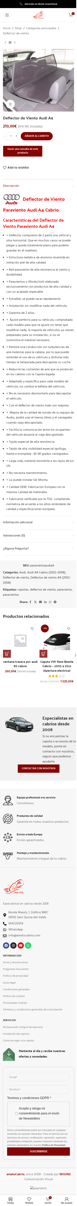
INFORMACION (12, 956)
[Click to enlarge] (10, 104)
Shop (18, 28)
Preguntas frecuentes (16, 969)
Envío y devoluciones (15, 962)
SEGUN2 (65, 1174)
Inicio (6, 28)
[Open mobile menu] (7, 15)
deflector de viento (43, 589)
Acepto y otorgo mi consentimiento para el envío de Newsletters (39, 1113)
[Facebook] (6, 945)
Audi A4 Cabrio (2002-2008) (46, 572)
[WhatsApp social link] (50, 602)
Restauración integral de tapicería (23, 1027)
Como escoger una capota (18, 1040)
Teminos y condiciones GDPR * (29, 1098)
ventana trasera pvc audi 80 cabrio (20, 664)
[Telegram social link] (55, 602)
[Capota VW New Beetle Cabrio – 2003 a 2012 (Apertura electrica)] (56, 640)
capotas (23, 589)
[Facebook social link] (30, 602)
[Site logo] (38, 15)
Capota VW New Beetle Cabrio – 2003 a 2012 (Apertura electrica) (56, 666)
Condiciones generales (16, 989)
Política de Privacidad (53, 1145)
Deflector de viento (16, 33)
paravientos (11, 594)
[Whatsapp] (28, 945)
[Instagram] (13, 945)
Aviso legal (9, 983)
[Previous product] (5, 42)
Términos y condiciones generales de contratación (32, 1009)
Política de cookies (14, 996)
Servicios (9, 1020)
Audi (22, 572)
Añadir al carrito (37, 136)
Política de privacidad (15, 976)
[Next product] (14, 42)
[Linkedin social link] (45, 602)
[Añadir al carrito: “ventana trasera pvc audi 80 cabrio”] (7, 654)
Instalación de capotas (16, 1034)
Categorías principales (41, 28)
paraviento (64, 589)
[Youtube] (21, 945)
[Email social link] (40, 602)
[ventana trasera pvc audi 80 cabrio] (20, 640)
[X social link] (35, 602)
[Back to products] (10, 42)
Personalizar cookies (15, 1003)
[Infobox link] (38, 4)
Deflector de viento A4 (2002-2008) (37, 580)
